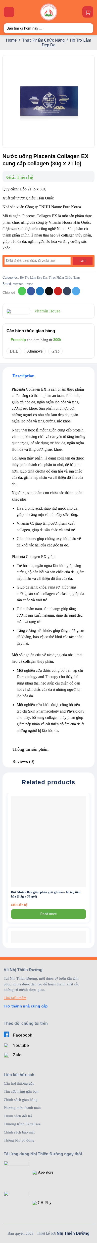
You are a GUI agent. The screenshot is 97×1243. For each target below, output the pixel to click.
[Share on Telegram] (76, 291)
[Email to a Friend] (49, 291)
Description (23, 375)
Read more (48, 914)
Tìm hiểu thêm (15, 998)
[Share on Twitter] (40, 291)
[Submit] (87, 28)
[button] (9, 12)
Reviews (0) (23, 761)
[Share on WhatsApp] (22, 291)
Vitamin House (23, 284)
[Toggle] (7, 375)
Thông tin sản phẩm (30, 749)
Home (11, 40)
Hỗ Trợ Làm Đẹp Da (33, 277)
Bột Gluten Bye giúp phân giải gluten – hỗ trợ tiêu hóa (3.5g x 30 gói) (45, 894)
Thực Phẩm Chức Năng (43, 40)
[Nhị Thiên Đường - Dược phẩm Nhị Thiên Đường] (48, 12)
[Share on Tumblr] (67, 291)
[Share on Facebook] (31, 291)
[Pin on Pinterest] (58, 291)
